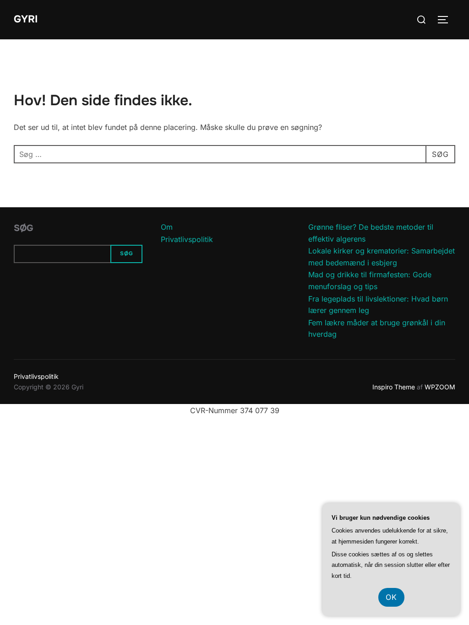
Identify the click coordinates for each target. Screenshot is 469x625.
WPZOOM (440, 387)
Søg (23, 228)
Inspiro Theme (393, 387)
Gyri (26, 19)
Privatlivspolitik (187, 239)
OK (391, 597)
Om (167, 227)
